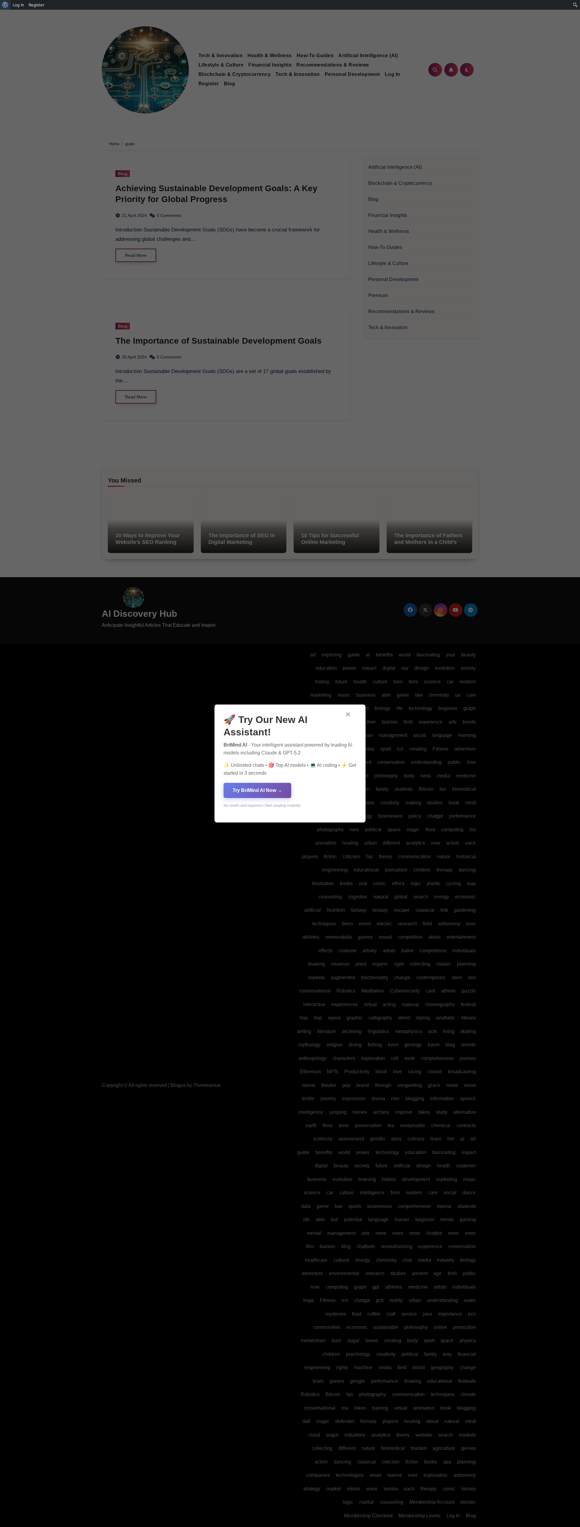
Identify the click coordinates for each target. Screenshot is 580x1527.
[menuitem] (5, 5)
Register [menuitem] (36, 4)
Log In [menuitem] (18, 4)
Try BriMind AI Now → (257, 790)
